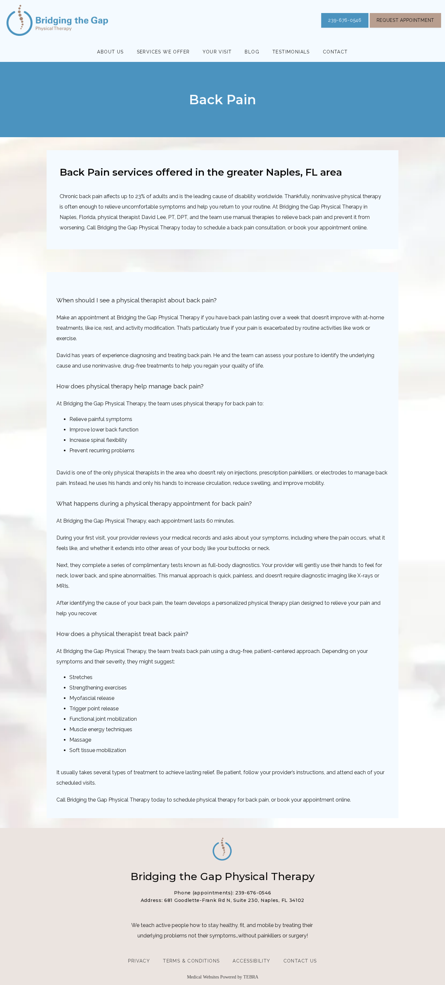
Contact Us (300, 960)
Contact (335, 51)
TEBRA (250, 977)
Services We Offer (163, 51)
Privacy (139, 960)
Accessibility (251, 960)
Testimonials (291, 51)
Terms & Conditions (191, 960)
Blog (252, 51)
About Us (110, 51)
